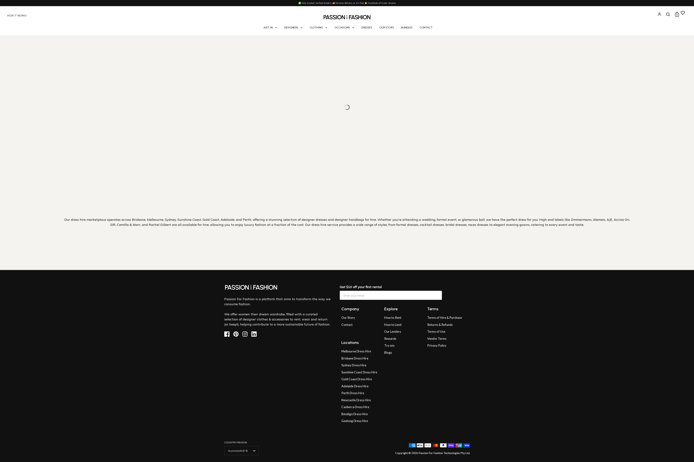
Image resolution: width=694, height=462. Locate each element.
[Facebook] (228, 334)
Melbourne (155, 220)
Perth (247, 220)
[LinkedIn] (255, 334)
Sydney (170, 220)
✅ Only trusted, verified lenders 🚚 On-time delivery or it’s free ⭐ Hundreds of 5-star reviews (347, 3)
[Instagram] (246, 334)
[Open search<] (668, 14)
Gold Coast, (211, 220)
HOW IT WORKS (17, 15)
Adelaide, (228, 220)
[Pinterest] (237, 334)
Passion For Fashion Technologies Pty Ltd (444, 453)
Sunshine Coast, (190, 220)
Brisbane (138, 220)
